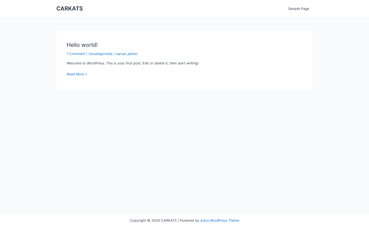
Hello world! (82, 45)
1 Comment (76, 54)
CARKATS (69, 8)
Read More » (77, 73)
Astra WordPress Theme (219, 220)
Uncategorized (100, 54)
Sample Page (298, 8)
